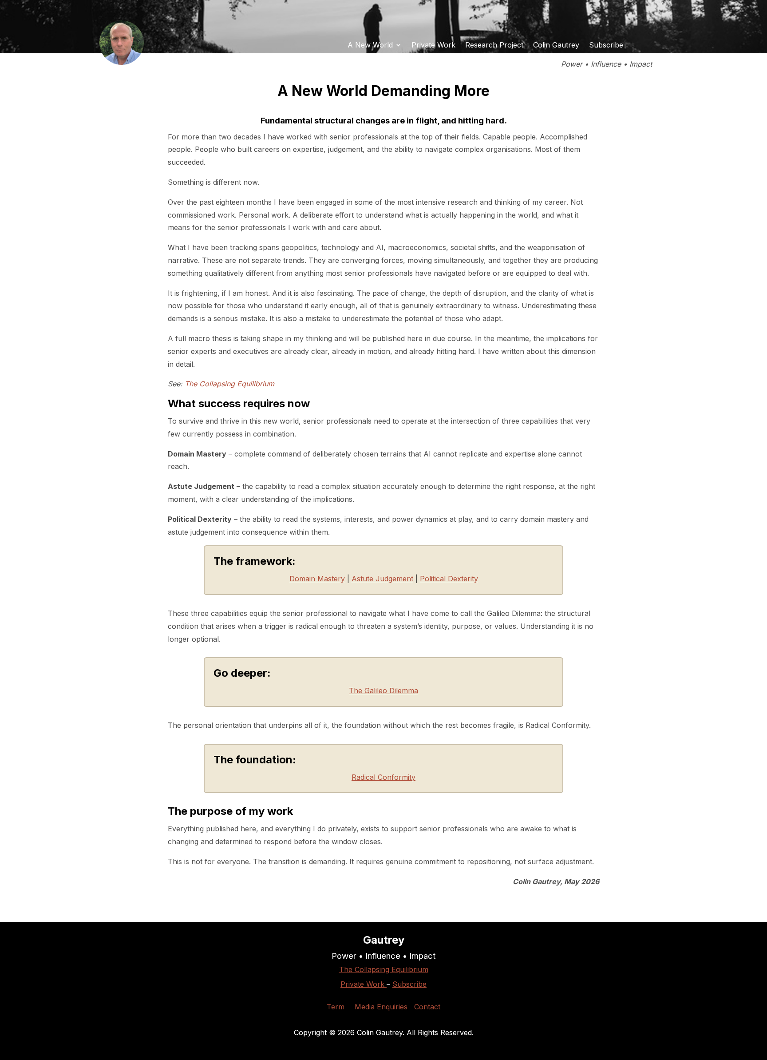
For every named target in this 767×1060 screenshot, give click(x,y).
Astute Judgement (382, 578)
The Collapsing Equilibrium (228, 383)
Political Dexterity (449, 578)
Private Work (433, 45)
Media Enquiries (381, 1006)
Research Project (494, 45)
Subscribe (606, 45)
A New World (370, 45)
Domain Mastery (317, 578)
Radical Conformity (383, 777)
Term (335, 1006)
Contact (427, 1006)
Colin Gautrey (556, 45)
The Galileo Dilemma (383, 690)
